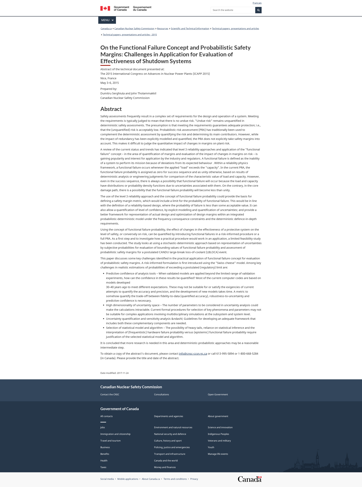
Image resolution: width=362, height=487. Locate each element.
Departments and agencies (168, 416)
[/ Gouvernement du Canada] (125, 9)
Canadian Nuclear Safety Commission (134, 28)
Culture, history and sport (168, 440)
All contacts (106, 416)
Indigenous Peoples (218, 434)
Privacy (194, 479)
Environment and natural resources (173, 427)
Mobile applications (127, 479)
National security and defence (170, 434)
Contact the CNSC (109, 394)
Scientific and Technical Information (190, 28)
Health (103, 460)
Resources (162, 28)
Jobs (102, 427)
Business (105, 447)
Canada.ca (106, 28)
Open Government (218, 394)
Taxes (103, 467)
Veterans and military (219, 440)
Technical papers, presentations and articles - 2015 (130, 34)
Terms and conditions (175, 479)
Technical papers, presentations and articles (235, 28)
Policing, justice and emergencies (172, 447)
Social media (107, 479)
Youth (211, 447)
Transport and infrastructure (169, 453)
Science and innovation (220, 427)
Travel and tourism (110, 440)
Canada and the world (166, 460)
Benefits (104, 453)
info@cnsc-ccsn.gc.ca (193, 353)
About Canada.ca (151, 479)
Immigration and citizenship (115, 434)
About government (218, 416)
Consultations (161, 394)
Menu (105, 20)
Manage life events (218, 453)
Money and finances (165, 467)
